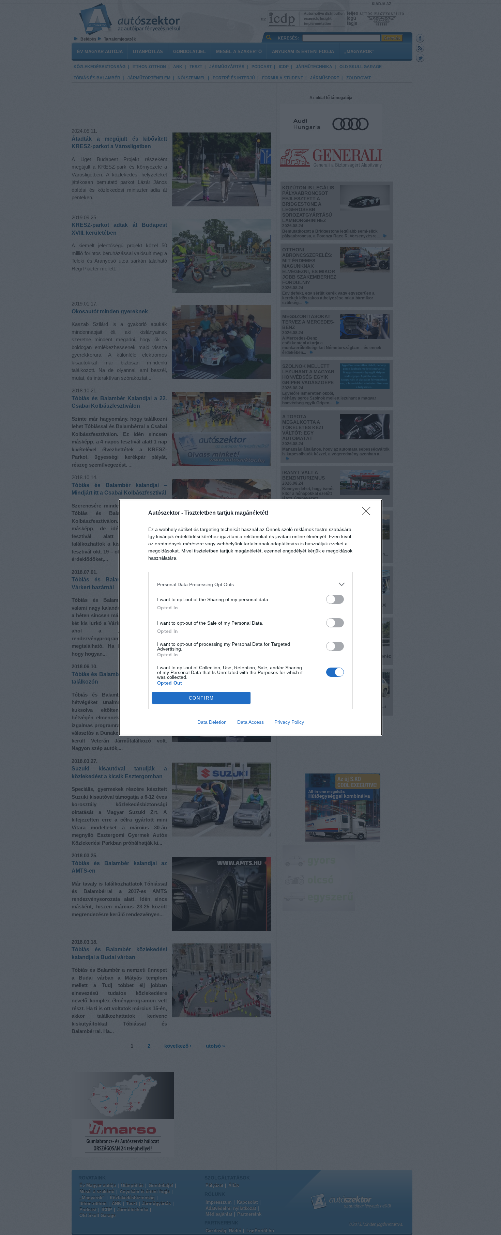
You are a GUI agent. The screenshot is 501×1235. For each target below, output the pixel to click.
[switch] (335, 599)
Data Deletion (212, 722)
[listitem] (250, 584)
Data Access (250, 722)
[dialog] (250, 617)
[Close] (368, 513)
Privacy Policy (289, 722)
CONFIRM (201, 698)
